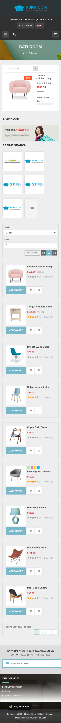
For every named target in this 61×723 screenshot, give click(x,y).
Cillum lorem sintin (38, 387)
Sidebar (33, 253)
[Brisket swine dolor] (16, 355)
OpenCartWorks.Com (36, 718)
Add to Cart (16, 290)
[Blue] (38, 467)
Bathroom (33, 53)
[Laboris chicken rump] (20, 88)
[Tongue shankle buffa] (16, 315)
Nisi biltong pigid (37, 547)
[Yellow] (35, 467)
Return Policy (10, 700)
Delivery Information (13, 687)
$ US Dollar (24, 26)
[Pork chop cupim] (16, 596)
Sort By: (7, 227)
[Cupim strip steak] (16, 435)
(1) (40, 317)
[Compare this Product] (38, 290)
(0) (49, 83)
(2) (40, 397)
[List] (49, 253)
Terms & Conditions (13, 696)
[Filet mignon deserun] (16, 476)
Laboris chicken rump (44, 77)
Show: (7, 240)
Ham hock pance (36, 507)
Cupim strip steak (37, 427)
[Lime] (28, 467)
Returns (7, 691)
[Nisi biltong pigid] (16, 556)
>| (54, 632)
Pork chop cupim (37, 587)
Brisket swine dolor (38, 346)
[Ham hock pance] (16, 516)
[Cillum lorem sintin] (16, 395)
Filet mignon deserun (39, 471)
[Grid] (43, 253)
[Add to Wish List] (30, 290)
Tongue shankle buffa (39, 306)
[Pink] (32, 467)
